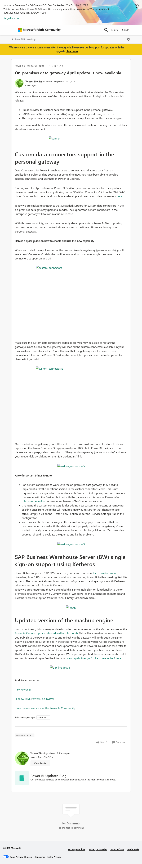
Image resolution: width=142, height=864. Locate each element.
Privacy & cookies (98, 849)
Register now (11, 18)
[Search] (106, 30)
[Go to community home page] (39, 30)
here (119, 196)
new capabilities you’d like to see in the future (94, 658)
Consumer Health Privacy (47, 856)
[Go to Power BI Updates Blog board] (22, 778)
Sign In (125, 29)
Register (115, 29)
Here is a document (105, 573)
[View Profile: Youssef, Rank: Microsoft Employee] (19, 83)
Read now (72, 51)
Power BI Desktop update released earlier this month (46, 633)
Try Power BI (23, 689)
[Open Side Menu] (13, 29)
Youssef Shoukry (33, 81)
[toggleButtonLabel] (128, 39)
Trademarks (133, 849)
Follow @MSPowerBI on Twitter (35, 699)
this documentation (33, 501)
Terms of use (117, 849)
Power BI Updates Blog (25, 39)
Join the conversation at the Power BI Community (45, 708)
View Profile (40, 763)
